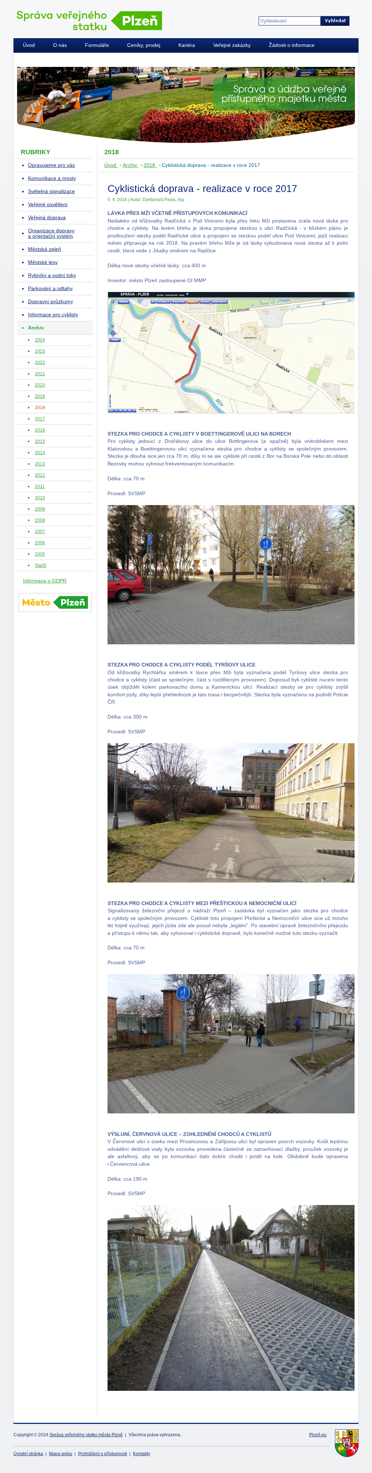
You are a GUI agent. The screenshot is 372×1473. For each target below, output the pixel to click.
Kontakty (141, 1453)
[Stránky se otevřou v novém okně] (55, 613)
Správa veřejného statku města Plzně (86, 1434)
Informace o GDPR (44, 581)
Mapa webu (60, 1453)
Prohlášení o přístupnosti (102, 1453)
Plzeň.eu (318, 1434)
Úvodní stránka (28, 1453)
